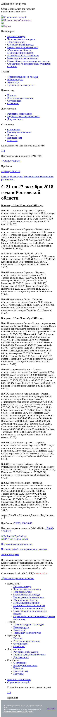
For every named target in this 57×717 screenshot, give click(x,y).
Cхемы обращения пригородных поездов (28, 61)
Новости (11, 95)
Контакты (12, 140)
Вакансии (12, 135)
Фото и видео (14, 100)
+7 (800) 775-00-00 (10, 161)
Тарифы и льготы (16, 42)
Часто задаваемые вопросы (21, 39)
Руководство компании (19, 132)
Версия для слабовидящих (17, 20)
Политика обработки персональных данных (24, 549)
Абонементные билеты (19, 50)
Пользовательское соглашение (17, 544)
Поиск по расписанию (19, 679)
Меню (7, 26)
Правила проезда (16, 36)
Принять (51, 708)
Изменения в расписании (20, 98)
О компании (13, 129)
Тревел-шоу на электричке (21, 85)
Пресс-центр (16, 176)
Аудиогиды (13, 82)
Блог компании (32, 176)
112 (3, 150)
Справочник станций (15, 17)
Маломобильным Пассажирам (23, 55)
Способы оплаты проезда (20, 44)
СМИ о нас (13, 103)
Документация (14, 119)
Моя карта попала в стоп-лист (22, 58)
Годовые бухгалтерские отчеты (23, 116)
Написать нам (14, 137)
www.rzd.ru (42, 573)
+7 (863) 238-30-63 (10, 171)
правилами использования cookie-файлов (18, 711)
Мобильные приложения (20, 53)
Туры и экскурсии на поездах (22, 77)
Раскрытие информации (19, 114)
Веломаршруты (15, 79)
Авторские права (10, 554)
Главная (5, 176)
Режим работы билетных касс (22, 47)
